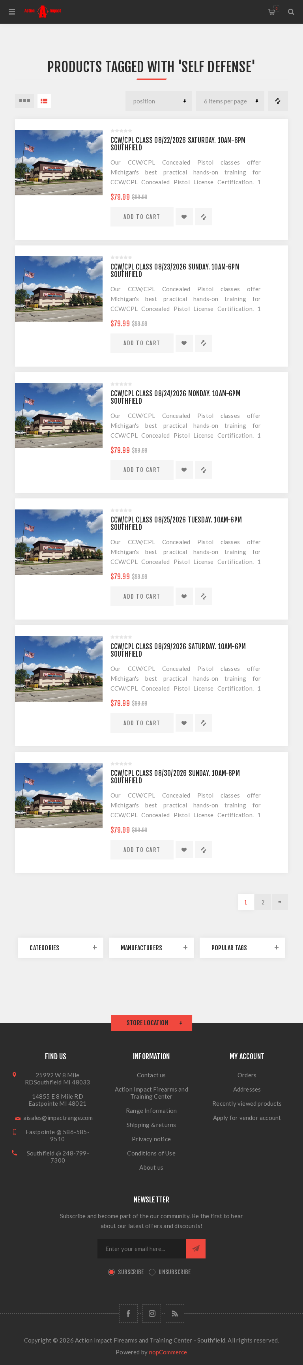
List (44, 101)
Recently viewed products (247, 1103)
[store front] (58, 162)
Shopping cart (276, 8)
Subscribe (131, 1272)
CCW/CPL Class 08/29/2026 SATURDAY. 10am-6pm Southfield (178, 650)
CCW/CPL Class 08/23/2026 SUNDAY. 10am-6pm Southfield (174, 271)
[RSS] (175, 1313)
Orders (247, 1075)
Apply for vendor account (247, 1117)
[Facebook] (128, 1313)
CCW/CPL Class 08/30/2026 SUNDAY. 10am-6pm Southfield (175, 777)
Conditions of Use (151, 1153)
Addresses (247, 1089)
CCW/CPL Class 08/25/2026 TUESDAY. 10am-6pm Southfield (176, 524)
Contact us (151, 1075)
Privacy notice (151, 1138)
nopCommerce (168, 1352)
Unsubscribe (175, 1272)
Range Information (151, 1110)
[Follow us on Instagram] (151, 1313)
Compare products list (278, 101)
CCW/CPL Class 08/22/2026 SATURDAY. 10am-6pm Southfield (178, 144)
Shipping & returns (151, 1124)
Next (280, 902)
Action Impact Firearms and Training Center (151, 1093)
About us (151, 1167)
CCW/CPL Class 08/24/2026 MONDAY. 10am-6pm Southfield (175, 397)
